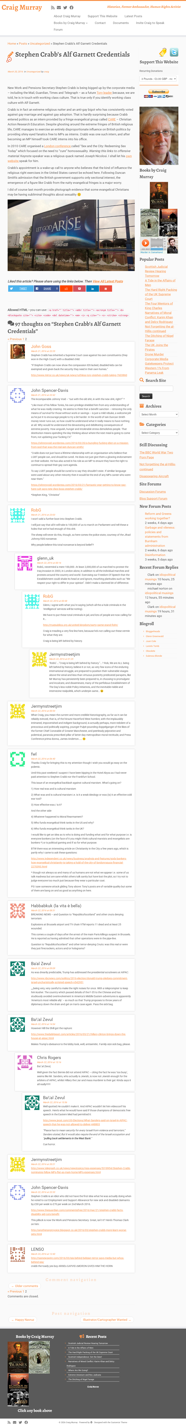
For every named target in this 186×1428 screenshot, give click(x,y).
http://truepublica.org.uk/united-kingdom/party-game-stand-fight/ (80, 624)
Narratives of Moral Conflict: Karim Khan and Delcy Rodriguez (159, 317)
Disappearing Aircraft (154, 476)
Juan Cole (151, 641)
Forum (58, 29)
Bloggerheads (153, 631)
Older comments (24, 1286)
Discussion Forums (153, 491)
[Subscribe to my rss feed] (54, 7)
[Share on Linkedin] (92, 288)
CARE (112, 119)
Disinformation (155, 555)
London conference (57, 146)
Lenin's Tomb (152, 646)
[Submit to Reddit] (66, 288)
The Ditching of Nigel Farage (81, 1379)
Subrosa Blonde (154, 655)
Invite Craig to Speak (150, 23)
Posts (23, 43)
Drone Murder (154, 354)
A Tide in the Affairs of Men (80, 1348)
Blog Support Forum (153, 498)
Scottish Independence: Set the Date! (85, 1357)
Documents (121, 23)
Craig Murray (22, 7)
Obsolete (150, 651)
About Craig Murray (67, 16)
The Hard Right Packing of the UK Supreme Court (161, 294)
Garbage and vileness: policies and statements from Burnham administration (160, 536)
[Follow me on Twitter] (66, 7)
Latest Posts (133, 16)
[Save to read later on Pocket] (79, 288)
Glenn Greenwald (154, 636)
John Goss (41, 346)
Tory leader (105, 93)
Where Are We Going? (78, 1370)
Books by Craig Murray (70, 23)
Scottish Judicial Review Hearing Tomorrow (156, 271)
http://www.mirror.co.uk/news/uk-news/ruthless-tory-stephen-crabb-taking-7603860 (79, 375)
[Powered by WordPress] (91, 1422)
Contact (100, 23)
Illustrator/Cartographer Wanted (107, 1320)
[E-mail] (60, 7)
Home (12, 43)
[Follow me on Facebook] (73, 7)
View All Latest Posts (107, 281)
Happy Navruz (22, 1320)
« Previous (15, 339)
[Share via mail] (105, 288)
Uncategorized (40, 43)
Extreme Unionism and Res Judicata (84, 1375)
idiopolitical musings (159, 593)
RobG (36, 510)
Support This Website (102, 16)
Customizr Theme (119, 1422)
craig (46, 71)
